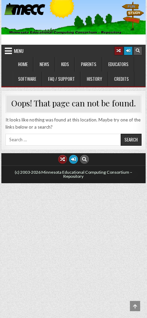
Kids (65, 64)
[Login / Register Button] (128, 51)
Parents (88, 64)
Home (23, 64)
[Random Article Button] (119, 51)
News (44, 64)
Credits (121, 78)
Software (27, 78)
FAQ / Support (61, 78)
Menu (19, 50)
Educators (118, 64)
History (94, 78)
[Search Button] (138, 51)
